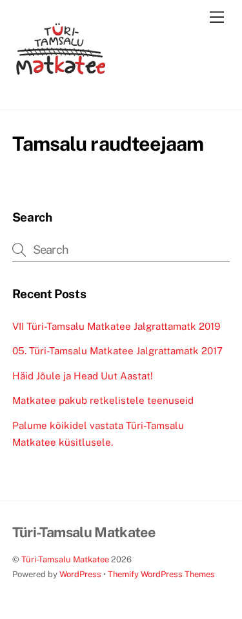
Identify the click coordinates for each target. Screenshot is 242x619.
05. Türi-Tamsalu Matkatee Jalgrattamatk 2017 (117, 350)
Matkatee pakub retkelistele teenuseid (103, 400)
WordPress (80, 574)
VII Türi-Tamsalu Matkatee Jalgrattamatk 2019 (116, 326)
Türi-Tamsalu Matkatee (65, 559)
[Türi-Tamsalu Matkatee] (60, 94)
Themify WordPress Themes (161, 574)
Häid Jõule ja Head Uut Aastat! (82, 375)
